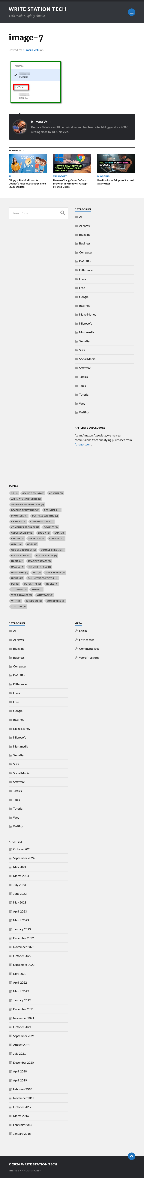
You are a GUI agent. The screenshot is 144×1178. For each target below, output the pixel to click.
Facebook (36, 538)
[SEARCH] (62, 213)
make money (55, 572)
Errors (17, 538)
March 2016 (21, 1115)
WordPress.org (89, 657)
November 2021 (23, 1018)
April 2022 (20, 982)
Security (84, 341)
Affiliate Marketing (26, 499)
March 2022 (21, 991)
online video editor (43, 578)
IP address (19, 572)
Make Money (87, 314)
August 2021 (21, 1044)
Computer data (41, 521)
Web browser (21, 595)
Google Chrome (52, 550)
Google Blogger (23, 550)
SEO (82, 350)
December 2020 (23, 1062)
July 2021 (19, 1053)
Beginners (52, 510)
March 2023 (21, 920)
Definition (85, 261)
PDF (15, 584)
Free (82, 287)
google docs (21, 555)
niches (17, 578)
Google (83, 296)
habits (17, 561)
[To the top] (131, 1156)
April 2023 (20, 911)
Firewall (56, 538)
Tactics (83, 376)
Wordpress (55, 601)
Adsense (56, 493)
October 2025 (22, 849)
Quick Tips (32, 584)
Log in (83, 630)
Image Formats (39, 561)
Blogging (84, 234)
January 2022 (22, 1000)
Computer (85, 252)
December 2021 (23, 1009)
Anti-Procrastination (27, 504)
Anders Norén (31, 1170)
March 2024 (21, 875)
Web (82, 403)
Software (85, 368)
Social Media (87, 359)
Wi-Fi (16, 601)
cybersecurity (22, 533)
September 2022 (23, 964)
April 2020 (20, 1071)
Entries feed (86, 639)
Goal (32, 544)
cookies (51, 527)
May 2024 (19, 867)
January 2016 (22, 1133)
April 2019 (20, 1080)
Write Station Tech (37, 9)
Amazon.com (83, 444)
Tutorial (84, 394)
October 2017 (22, 1107)
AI (80, 216)
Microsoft (85, 323)
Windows (34, 601)
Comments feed (89, 648)
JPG (37, 572)
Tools (82, 385)
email (60, 533)
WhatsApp (45, 595)
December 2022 (23, 938)
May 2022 (19, 973)
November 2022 (23, 947)
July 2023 (19, 884)
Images (17, 566)
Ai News (84, 225)
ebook (44, 533)
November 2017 (23, 1098)
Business (85, 243)
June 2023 (20, 893)
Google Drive (46, 555)
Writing (84, 412)
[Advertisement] (38, 449)
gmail (16, 544)
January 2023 (22, 929)
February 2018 (22, 1089)
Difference (86, 270)
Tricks (52, 584)
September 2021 (23, 1036)
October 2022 (22, 956)
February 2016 (22, 1124)
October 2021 (22, 1027)
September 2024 (23, 858)
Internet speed (39, 566)
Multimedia (86, 332)
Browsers (19, 515)
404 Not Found (33, 493)
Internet (84, 305)
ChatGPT (18, 521)
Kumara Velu (31, 50)
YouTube (18, 606)
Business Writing (45, 515)
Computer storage (25, 527)
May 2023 (19, 902)
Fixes (82, 279)
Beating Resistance (25, 510)
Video (37, 589)
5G (14, 493)
